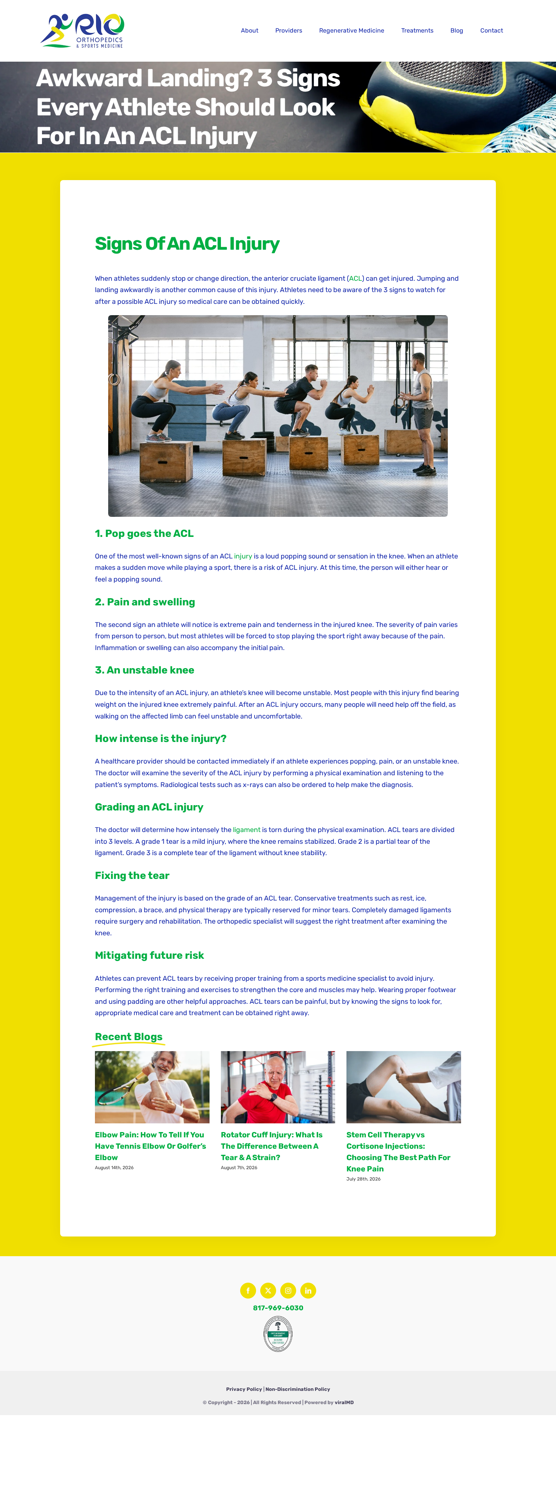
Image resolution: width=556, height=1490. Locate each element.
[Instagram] (288, 1291)
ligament (247, 830)
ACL (355, 278)
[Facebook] (248, 1291)
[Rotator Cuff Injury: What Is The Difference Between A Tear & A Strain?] (278, 1087)
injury (243, 556)
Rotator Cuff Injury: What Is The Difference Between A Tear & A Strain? (272, 1146)
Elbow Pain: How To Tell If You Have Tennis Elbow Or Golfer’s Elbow (150, 1146)
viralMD (344, 1402)
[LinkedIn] (308, 1291)
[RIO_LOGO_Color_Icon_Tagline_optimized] (83, 11)
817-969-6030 (278, 1308)
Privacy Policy (244, 1389)
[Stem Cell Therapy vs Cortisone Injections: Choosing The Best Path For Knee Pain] (403, 1087)
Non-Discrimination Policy (298, 1389)
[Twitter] (268, 1291)
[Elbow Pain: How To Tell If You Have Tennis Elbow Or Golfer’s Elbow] (152, 1087)
